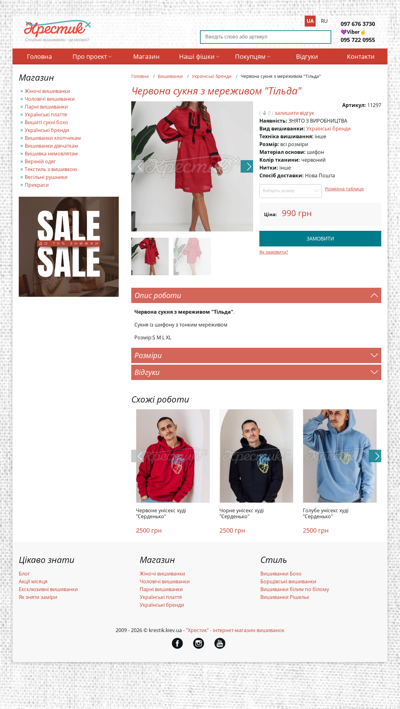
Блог (24, 573)
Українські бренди (47, 130)
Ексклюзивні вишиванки (48, 589)
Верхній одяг (40, 161)
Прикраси (37, 184)
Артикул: (354, 105)
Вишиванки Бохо (281, 573)
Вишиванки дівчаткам (51, 145)
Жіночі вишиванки (47, 91)
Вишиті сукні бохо (46, 122)
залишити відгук (294, 112)
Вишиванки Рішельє (284, 597)
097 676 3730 (358, 24)
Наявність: (273, 120)
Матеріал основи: (282, 152)
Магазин (146, 56)
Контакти (361, 56)
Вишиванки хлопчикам (53, 137)
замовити (320, 238)
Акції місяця (33, 581)
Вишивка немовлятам (51, 153)
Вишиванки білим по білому (294, 589)
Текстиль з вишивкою (51, 169)
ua (310, 21)
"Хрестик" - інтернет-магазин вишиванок (235, 630)
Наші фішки (197, 56)
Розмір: (269, 144)
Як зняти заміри (38, 597)
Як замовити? (273, 252)
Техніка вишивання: (286, 136)
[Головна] (57, 41)
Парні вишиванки (46, 106)
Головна (39, 56)
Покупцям (250, 56)
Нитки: (268, 167)
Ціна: (270, 214)
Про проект (89, 56)
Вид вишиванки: (282, 128)
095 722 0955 (358, 39)
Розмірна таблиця (344, 189)
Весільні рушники (46, 177)
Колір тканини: (279, 159)
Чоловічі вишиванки (50, 98)
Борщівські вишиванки (288, 581)
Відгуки (307, 56)
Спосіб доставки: (281, 175)
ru (324, 21)
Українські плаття (46, 114)
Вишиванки (170, 76)
